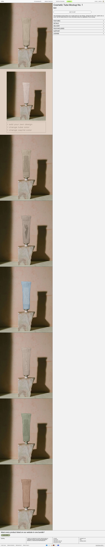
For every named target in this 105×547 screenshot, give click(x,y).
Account (55, 539)
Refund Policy (19, 545)
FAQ (81, 539)
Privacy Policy (26, 545)
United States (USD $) (99, 545)
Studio (55, 538)
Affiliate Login (57, 542)
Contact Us (83, 538)
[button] (103, 1)
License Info (83, 541)
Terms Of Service (10, 545)
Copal (2, 1)
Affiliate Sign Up (57, 541)
